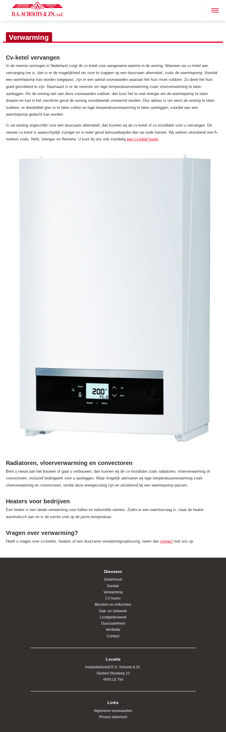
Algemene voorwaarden (113, 711)
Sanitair (113, 586)
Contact (113, 636)
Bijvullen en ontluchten (113, 604)
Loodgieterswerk (113, 617)
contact (166, 541)
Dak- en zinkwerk (113, 611)
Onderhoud (113, 579)
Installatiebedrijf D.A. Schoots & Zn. (113, 667)
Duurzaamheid (113, 623)
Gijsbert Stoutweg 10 (113, 673)
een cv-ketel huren (142, 139)
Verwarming (113, 592)
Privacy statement (113, 717)
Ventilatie (113, 630)
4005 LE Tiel (113, 679)
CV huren (113, 598)
